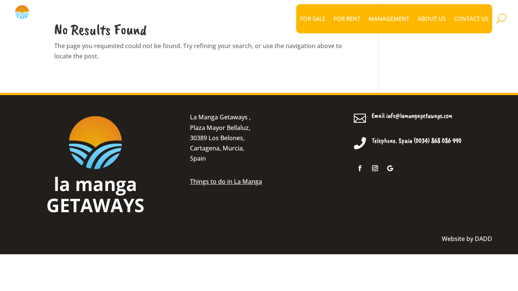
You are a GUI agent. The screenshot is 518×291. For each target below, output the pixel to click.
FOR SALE (312, 18)
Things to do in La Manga (226, 181)
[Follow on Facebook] (360, 168)
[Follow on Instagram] (375, 168)
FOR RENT (347, 18)
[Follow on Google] (390, 168)
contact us (471, 18)
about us (432, 18)
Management (389, 18)
